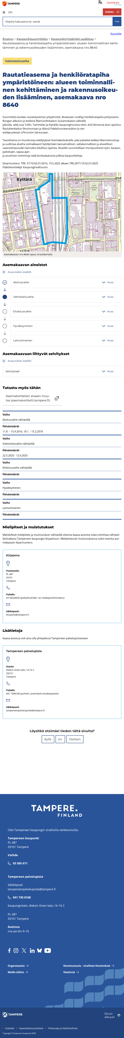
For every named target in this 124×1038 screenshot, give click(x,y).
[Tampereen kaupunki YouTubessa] (47, 950)
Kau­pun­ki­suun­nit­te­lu (32, 39)
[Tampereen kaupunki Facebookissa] (9, 950)
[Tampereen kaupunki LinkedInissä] (32, 950)
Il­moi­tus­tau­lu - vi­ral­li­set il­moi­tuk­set (86, 966)
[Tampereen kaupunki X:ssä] (24, 950)
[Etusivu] (12, 3)
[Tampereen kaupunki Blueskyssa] (39, 950)
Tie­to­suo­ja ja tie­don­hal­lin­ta (63, 1028)
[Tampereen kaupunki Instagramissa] (16, 950)
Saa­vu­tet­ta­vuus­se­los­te (31, 1028)
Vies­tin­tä (69, 972)
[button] (48, 739)
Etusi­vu (8, 39)
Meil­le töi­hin (16, 972)
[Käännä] (100, 2)
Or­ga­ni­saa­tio (16, 966)
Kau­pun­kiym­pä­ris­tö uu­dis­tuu (72, 39)
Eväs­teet (9, 1028)
